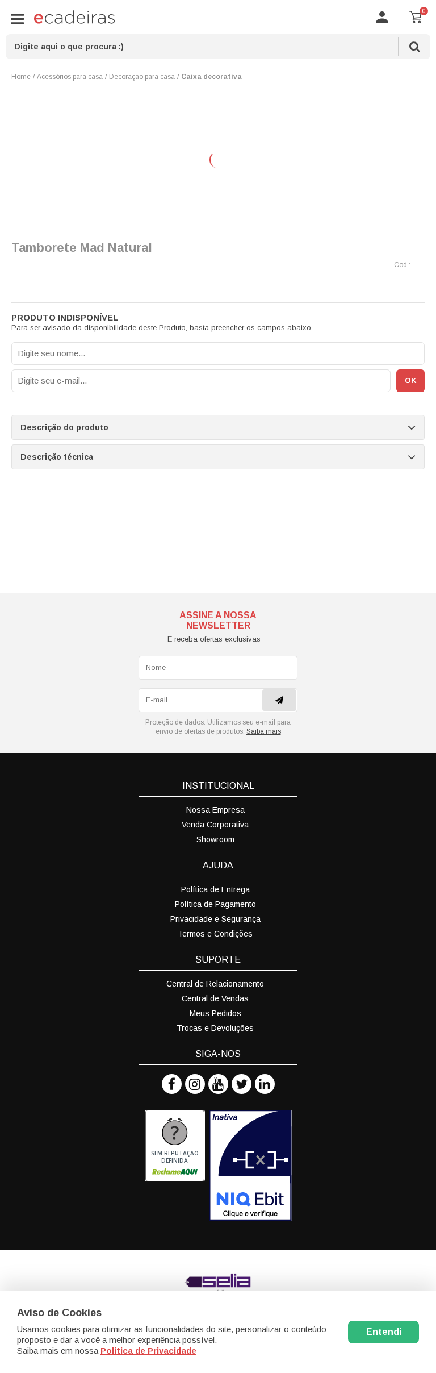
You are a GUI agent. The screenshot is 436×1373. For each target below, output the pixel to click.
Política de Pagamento (215, 904)
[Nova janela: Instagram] (195, 1084)
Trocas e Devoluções (215, 1028)
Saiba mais (263, 731)
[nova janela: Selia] (218, 1283)
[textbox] (218, 46)
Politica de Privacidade (148, 1350)
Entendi (383, 1332)
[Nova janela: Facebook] (172, 1084)
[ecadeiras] (74, 17)
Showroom (215, 839)
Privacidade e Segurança (215, 918)
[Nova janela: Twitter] (241, 1084)
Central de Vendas (215, 998)
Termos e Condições (215, 933)
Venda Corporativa (215, 824)
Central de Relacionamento (215, 983)
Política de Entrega (215, 889)
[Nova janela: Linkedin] (265, 1084)
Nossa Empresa (215, 809)
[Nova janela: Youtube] (218, 1084)
